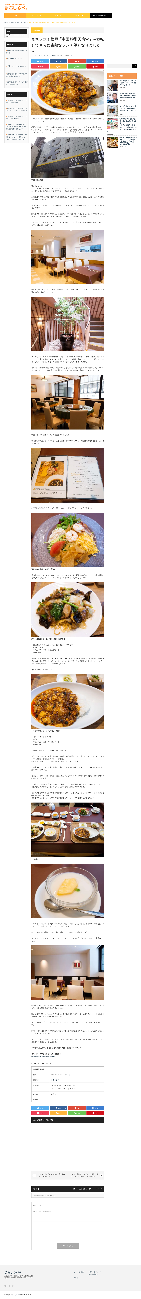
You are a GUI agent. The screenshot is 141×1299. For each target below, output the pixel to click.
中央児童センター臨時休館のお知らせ (16, 52)
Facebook (9, 1286)
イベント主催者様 (79, 1272)
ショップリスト (80, 15)
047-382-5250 (56, 1080)
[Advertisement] (96, 6)
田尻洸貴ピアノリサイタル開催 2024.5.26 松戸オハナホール (128, 83)
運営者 (76, 1278)
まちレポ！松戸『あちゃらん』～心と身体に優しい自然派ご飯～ (51, 1175)
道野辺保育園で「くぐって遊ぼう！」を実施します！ (16, 83)
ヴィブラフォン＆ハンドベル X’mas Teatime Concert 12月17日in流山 (128, 109)
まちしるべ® (12, 1272)
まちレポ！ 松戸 (22, 22)
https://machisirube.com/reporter (43, 1056)
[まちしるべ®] (15, 7)
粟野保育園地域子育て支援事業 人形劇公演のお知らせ (16, 75)
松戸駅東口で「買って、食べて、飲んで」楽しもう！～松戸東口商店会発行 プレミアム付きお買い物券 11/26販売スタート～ (121, 125)
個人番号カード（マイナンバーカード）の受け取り (16, 101)
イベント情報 (36, 15)
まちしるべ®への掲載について (101, 15)
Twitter (5, 1286)
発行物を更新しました (14, 58)
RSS (13, 1286)
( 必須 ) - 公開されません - (43, 1211)
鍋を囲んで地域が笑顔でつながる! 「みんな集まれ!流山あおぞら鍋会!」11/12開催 (128, 141)
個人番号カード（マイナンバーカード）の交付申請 (16, 117)
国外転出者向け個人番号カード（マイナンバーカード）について (16, 109)
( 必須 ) (37, 1205)
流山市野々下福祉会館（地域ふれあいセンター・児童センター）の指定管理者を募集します (16, 126)
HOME (15, 15)
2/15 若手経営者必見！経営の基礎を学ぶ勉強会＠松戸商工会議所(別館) (128, 95)
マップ (68, 1075)
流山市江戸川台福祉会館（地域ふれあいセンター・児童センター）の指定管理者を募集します (16, 137)
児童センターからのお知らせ (16, 66)
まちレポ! (58, 15)
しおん (72, 55)
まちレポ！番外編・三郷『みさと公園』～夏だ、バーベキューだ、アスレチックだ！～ (83, 1175)
